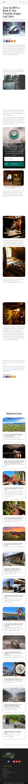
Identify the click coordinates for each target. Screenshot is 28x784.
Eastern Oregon (7, 439)
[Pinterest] (9, 41)
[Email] (12, 41)
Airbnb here (6, 362)
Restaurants (6, 602)
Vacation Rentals (20, 21)
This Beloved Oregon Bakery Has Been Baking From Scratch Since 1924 (13, 679)
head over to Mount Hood (8, 368)
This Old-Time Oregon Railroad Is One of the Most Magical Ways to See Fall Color (14, 489)
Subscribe (14, 164)
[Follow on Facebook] (8, 761)
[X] (7, 41)
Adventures (17, 19)
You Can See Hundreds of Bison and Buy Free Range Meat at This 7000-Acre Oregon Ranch (13, 435)
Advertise (6, 771)
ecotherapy (5, 111)
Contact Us (7, 777)
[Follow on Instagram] (14, 761)
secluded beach (13, 69)
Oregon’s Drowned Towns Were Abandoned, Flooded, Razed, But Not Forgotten (13, 653)
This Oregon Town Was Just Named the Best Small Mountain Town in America (13, 544)
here (4, 339)
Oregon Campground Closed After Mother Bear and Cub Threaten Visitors (13, 732)
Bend (21, 19)
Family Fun (20, 492)
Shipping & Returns (10, 772)
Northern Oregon (12, 628)
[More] (15, 41)
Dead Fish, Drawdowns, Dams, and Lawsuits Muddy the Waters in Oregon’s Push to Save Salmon (13, 705)
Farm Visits (14, 439)
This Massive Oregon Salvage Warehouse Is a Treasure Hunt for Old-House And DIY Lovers (13, 569)
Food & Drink (11, 600)
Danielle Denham (9, 437)
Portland (14, 573)
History (5, 466)
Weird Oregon (20, 657)
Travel (15, 21)
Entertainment (15, 492)
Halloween (11, 494)
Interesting (20, 494)
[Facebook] (4, 41)
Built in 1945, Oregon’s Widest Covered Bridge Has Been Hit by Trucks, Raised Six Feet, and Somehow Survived (14, 462)
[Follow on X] (11, 761)
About (5, 769)
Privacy (5, 774)
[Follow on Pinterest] (17, 761)
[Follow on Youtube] (19, 761)
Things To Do (7, 496)
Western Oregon (7, 630)
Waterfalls (16, 521)
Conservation (7, 709)
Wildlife (12, 736)
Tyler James (6, 19)
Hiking (5, 521)
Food (22, 439)
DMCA (5, 775)
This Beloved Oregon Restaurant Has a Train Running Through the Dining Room (13, 596)
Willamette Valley (15, 630)
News (16, 709)
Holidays (15, 494)
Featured (12, 21)
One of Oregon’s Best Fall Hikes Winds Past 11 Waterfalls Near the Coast (14, 518)
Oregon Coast (10, 521)
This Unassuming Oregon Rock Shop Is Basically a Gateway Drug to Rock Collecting (13, 625)
